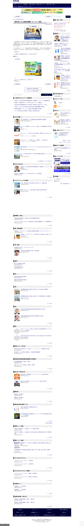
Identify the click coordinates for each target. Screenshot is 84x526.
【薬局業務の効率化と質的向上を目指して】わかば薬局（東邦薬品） (34, 289)
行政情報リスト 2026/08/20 (20, 489)
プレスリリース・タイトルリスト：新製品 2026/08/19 (25, 476)
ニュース (19, 4)
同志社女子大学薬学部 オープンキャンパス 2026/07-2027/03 (33, 381)
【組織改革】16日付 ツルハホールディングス (23, 247)
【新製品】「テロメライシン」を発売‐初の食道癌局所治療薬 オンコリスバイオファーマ (62, 64)
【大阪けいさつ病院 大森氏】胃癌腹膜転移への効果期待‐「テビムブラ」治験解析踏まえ (32, 100)
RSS (59, 106)
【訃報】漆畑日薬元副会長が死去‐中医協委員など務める (32, 315)
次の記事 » (48, 16)
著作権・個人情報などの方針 (20, 515)
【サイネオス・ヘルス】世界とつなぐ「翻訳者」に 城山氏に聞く (34, 140)
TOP (15, 4)
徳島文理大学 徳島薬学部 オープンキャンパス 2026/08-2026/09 (34, 374)
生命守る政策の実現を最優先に (20, 276)
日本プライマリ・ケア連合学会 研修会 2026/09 (24, 364)
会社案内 (20, 509)
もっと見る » (49, 113)
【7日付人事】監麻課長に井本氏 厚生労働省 (29, 250)
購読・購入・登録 (50, 4)
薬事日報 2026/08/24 (18, 394)
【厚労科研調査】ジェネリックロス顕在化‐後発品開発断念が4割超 (27, 108)
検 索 (46, 94)
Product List (49, 509)
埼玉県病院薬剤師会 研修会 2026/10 (22, 361)
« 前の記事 (17, 16)
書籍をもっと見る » (67, 140)
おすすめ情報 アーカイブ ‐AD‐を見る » (44, 161)
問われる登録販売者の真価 (19, 263)
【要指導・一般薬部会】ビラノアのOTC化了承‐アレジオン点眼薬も (28, 102)
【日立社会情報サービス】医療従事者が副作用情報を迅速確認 (33, 119)
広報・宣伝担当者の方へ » (65, 183)
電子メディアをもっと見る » (65, 142)
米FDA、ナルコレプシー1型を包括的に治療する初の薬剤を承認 (33, 189)
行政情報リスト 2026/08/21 (20, 486)
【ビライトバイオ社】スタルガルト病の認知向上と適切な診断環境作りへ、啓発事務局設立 (33, 221)
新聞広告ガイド (57, 181)
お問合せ (64, 512)
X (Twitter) (60, 102)
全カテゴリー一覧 (27, 6)
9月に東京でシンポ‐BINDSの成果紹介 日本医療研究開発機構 (27, 352)
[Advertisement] (32, 206)
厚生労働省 (17, 59)
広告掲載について (34, 512)
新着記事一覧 (20, 6)
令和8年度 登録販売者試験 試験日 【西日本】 (24, 502)
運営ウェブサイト (20, 512)
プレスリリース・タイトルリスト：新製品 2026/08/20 (25, 473)
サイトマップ (34, 509)
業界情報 (25, 4)
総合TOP (15, 6)
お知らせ (49, 512)
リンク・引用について (34, 515)
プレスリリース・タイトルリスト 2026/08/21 (23, 460)
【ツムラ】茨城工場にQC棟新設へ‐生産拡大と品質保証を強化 (27, 110)
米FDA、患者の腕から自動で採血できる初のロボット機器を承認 (33, 183)
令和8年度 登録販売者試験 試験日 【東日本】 (24, 499)
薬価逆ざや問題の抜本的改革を (20, 279)
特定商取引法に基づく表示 (49, 515)
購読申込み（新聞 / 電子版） (60, 23)
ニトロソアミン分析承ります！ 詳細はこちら (23, 79)
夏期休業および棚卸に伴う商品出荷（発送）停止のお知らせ (65, 121)
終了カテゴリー (64, 515)
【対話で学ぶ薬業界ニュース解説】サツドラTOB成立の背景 (26, 428)
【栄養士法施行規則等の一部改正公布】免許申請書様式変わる (27, 218)
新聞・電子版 (32, 4)
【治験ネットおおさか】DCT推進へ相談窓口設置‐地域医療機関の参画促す (29, 106)
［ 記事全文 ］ (16, 51)
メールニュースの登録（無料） (33, 90)
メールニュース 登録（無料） (60, 30)
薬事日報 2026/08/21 (18, 397)
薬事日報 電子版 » (24, 54)
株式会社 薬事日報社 (42, 520)
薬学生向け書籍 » (49, 423)
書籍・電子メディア (41, 4)
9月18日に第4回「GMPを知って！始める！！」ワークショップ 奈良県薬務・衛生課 (31, 348)
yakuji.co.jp (34, 519)
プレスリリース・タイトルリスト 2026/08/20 (23, 463)
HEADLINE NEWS (19, 19)
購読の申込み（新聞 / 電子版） (33, 88)
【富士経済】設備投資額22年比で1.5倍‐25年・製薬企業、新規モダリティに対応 (30, 104)
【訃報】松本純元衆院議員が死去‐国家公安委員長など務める (32, 309)
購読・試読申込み (64, 509)
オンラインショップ (58, 27)
